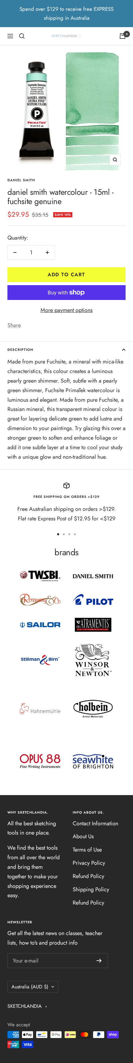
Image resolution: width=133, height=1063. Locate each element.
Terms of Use (87, 850)
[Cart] (122, 36)
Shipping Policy (91, 889)
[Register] (99, 960)
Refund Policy (88, 876)
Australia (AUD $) (29, 986)
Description (20, 349)
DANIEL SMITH (21, 180)
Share (14, 325)
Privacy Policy (89, 863)
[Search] (22, 36)
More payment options (66, 310)
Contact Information (95, 823)
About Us (83, 836)
